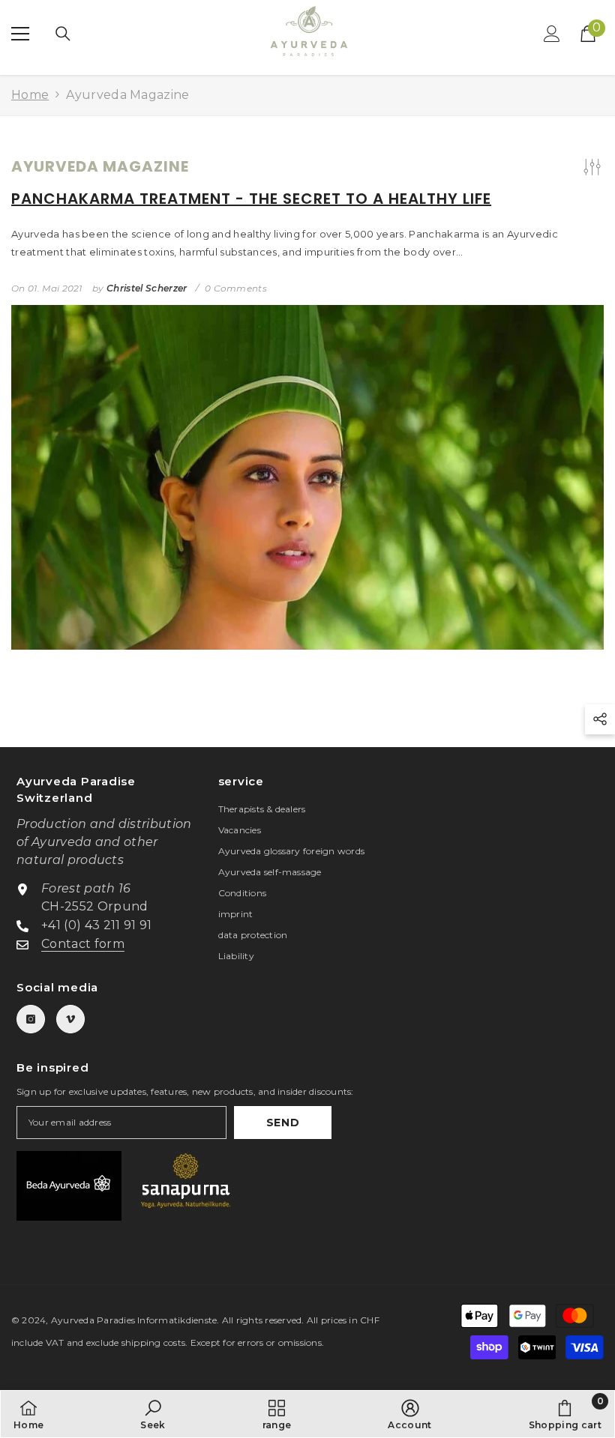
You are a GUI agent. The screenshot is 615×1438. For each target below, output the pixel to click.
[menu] (20, 34)
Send (283, 1122)
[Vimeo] (70, 1019)
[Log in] (552, 33)
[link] (152, 1414)
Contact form (82, 944)
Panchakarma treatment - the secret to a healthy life (251, 199)
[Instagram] (30, 1019)
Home (30, 95)
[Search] (63, 34)
